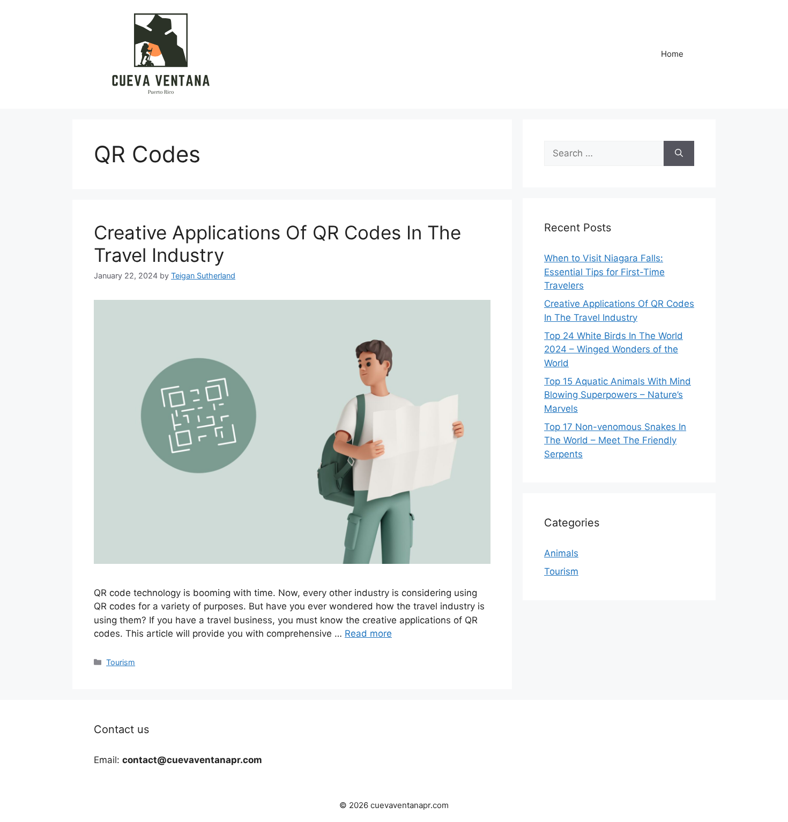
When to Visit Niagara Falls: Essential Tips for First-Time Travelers (604, 272)
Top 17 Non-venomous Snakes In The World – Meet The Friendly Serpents (615, 440)
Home (672, 54)
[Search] (679, 154)
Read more (368, 633)
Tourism (120, 662)
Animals (561, 553)
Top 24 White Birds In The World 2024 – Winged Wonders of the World (613, 349)
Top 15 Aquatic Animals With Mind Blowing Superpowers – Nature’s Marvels (617, 395)
